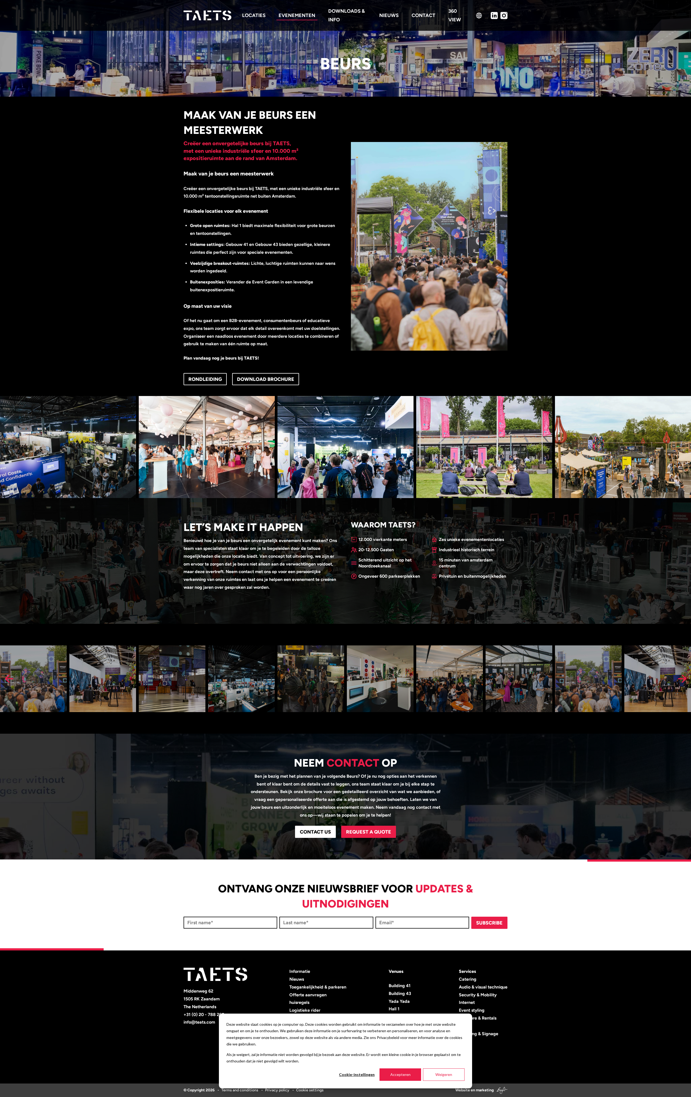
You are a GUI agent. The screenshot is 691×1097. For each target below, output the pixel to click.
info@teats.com (199, 1022)
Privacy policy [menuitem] (277, 1090)
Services (467, 971)
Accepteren (400, 1074)
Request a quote (368, 832)
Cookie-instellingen (357, 1074)
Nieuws (296, 979)
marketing (485, 1090)
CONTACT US (315, 832)
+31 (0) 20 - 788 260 (204, 1014)
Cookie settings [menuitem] (310, 1090)
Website (462, 1090)
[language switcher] (479, 15)
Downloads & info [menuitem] (346, 15)
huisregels (299, 1002)
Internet (467, 1002)
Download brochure (265, 379)
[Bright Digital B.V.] (500, 1090)
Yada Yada (399, 1001)
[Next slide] (682, 678)
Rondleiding (205, 379)
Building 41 (400, 985)
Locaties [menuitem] (254, 15)
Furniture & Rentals (477, 1018)
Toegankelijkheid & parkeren (317, 987)
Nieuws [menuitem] (389, 15)
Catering (467, 979)
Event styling (472, 1010)
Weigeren (443, 1074)
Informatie (299, 971)
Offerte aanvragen (308, 994)
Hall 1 (394, 1008)
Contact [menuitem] (423, 15)
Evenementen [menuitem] (297, 15)
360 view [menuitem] (454, 15)
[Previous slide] (9, 678)
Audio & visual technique (483, 987)
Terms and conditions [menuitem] (239, 1090)
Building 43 (400, 993)
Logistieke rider (304, 1010)
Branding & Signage (478, 1033)
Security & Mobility (478, 994)
